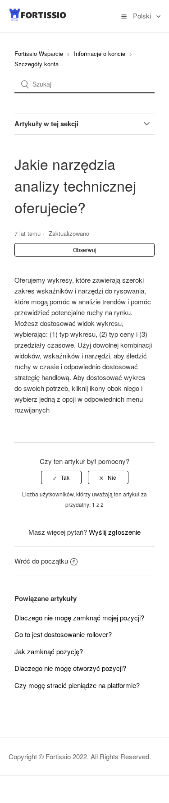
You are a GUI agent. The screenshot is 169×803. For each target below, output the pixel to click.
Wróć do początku (41, 560)
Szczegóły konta (36, 64)
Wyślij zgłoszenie (115, 532)
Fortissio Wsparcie (38, 53)
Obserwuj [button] (84, 249)
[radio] (61, 477)
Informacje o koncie (99, 53)
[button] (124, 15)
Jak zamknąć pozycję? (48, 651)
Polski (143, 15)
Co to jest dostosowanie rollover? (63, 634)
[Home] (38, 18)
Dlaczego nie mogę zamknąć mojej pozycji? (79, 617)
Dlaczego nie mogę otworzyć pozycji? (70, 668)
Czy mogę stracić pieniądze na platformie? (77, 685)
